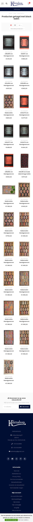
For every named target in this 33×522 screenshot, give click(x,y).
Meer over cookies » (23, 520)
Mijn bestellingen (17, 499)
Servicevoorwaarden (16, 479)
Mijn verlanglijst (16, 504)
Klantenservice (16, 473)
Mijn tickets (16, 502)
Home (10, 13)
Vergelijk (16, 507)
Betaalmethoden (16, 482)
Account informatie (16, 496)
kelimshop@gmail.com (17, 451)
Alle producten (16, 510)
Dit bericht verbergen (11, 520)
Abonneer (25, 406)
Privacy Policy (16, 476)
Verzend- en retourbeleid (16, 485)
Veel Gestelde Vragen (16, 488)
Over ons (16, 471)
